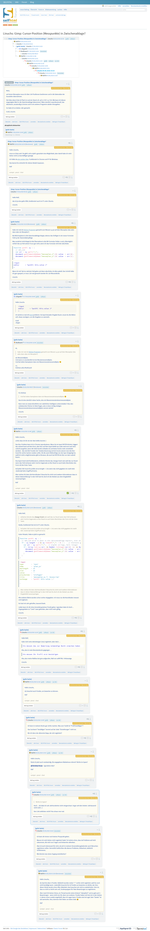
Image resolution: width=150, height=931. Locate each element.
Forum (24, 2)
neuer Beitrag (24, 10)
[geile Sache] (15, 222)
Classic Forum (58, 928)
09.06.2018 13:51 (41, 753)
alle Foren (14, 122)
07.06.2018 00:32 (21, 192)
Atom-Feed (44, 15)
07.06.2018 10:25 (21, 224)
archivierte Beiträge (61, 15)
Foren (40, 10)
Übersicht (34, 10)
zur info (52, 632)
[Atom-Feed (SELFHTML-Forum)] (5, 25)
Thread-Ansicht (35, 15)
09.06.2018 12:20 (32, 632)
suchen (59, 10)
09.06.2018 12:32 (35, 682)
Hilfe (65, 10)
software (29, 85)
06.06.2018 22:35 (15, 85)
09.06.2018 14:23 (48, 831)
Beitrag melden (10, 117)
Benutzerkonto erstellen (44, 122)
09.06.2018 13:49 (38, 720)
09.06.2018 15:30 (50, 874)
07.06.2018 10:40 (29, 296)
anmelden (33, 122)
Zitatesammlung (50, 10)
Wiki (16, 2)
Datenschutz (42, 928)
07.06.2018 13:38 (25, 431)
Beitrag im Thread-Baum (58, 122)
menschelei (40, 342)
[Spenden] (15, 25)
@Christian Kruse (37, 766)
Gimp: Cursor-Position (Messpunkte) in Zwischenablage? (34, 83)
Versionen (29, 144)
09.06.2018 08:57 (27, 387)
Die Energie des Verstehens (19, 928)
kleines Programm (30, 230)
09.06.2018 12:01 (27, 508)
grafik (23, 85)
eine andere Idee (23, 159)
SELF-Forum (9, 82)
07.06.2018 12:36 (30, 343)
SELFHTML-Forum (24, 15)
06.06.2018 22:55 (19, 144)
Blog (32, 2)
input (31, 315)
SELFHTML (7, 2)
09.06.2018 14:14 (44, 795)
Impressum (33, 928)
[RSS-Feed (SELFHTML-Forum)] (10, 25)
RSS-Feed (51, 15)
